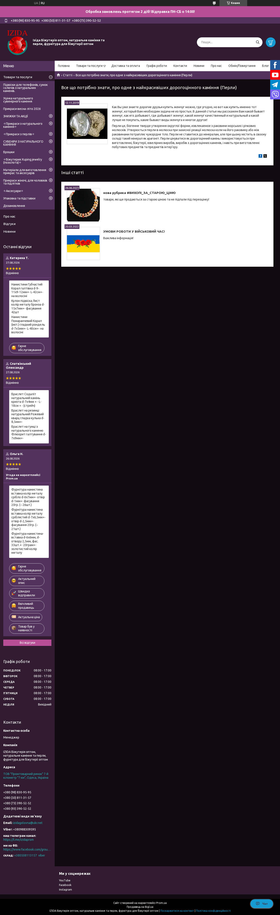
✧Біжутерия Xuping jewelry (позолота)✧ (22, 161)
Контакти (180, 65)
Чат (265, 903)
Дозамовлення (14, 206)
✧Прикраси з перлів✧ (19, 134)
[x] (265, 156)
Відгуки (9, 224)
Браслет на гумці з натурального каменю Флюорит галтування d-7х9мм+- (28, 432)
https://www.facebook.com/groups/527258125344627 (27, 849)
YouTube (64, 880)
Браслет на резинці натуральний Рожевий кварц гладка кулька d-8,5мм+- (27, 416)
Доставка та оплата (125, 65)
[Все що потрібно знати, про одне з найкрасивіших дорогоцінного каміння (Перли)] (87, 123)
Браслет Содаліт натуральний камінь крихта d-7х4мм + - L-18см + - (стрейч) (26, 399)
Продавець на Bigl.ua (140, 906)
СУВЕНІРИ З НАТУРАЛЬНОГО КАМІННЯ (23, 143)
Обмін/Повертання (242, 65)
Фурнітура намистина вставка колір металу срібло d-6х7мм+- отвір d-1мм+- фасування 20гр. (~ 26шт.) (28, 497)
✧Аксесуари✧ (13, 191)
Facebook (65, 884)
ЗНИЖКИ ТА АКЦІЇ (15, 116)
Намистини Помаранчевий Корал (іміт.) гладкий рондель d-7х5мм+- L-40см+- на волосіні (28, 324)
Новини (199, 65)
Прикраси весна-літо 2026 (22, 109)
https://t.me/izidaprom (18, 839)
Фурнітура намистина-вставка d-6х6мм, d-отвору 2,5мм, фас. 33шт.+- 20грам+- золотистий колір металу (27, 543)
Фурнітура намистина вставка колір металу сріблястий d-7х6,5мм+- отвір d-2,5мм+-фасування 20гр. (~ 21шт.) (28, 519)
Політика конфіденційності (213, 910)
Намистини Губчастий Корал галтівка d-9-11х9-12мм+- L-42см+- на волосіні (27, 290)
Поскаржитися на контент (177, 910)
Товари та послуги (89, 65)
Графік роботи (157, 65)
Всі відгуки (27, 642)
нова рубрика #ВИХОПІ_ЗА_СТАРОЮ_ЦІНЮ (139, 193)
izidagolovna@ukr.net (27, 823)
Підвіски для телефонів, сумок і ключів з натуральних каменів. (25, 88)
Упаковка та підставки (19, 198)
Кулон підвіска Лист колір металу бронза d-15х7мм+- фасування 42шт (28, 306)
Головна (64, 65)
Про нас (216, 65)
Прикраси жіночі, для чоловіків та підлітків (25, 182)
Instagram (65, 889)
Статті (67, 75)
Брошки (8, 152)
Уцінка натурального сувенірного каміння (18, 100)
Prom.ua (161, 902)
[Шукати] (257, 42)
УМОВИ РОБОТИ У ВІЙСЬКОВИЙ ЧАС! (134, 231)
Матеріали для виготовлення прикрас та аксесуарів (24, 171)
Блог (265, 65)
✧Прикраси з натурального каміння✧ (22, 125)
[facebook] (260, 156)
